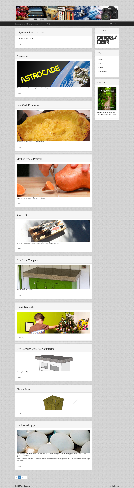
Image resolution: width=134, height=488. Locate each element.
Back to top (115, 486)
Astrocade (22, 56)
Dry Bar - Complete (27, 260)
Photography (102, 71)
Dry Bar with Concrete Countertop (35, 348)
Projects (49, 24)
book (98, 114)
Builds (100, 63)
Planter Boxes (24, 389)
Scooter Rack (23, 215)
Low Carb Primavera (27, 105)
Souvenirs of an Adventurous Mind (26, 24)
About (42, 24)
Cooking (101, 67)
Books (100, 59)
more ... (20, 44)
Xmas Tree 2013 (25, 307)
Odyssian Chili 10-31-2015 (31, 32)
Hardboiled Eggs (25, 425)
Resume (57, 24)
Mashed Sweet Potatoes (29, 159)
